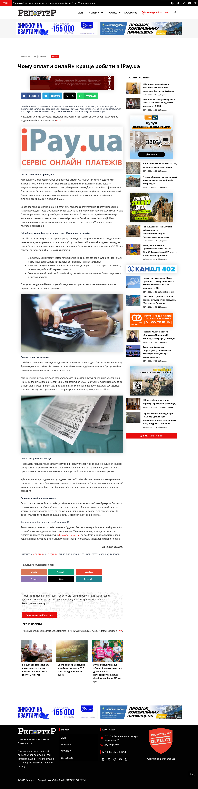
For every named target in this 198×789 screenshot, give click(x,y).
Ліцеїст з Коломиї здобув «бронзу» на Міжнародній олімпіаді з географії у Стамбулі (159, 335)
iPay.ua (59, 120)
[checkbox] (191, 773)
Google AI (89, 572)
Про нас (112, 12)
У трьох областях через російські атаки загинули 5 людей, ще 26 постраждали (160, 180)
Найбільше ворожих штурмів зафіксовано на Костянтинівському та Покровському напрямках (157, 231)
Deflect (171, 758)
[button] (31, 96)
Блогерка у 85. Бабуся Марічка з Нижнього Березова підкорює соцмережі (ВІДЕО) (159, 102)
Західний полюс (158, 12)
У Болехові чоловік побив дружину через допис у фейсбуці (159, 402)
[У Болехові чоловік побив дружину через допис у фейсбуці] (133, 404)
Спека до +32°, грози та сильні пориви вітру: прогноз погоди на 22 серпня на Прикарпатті (159, 299)
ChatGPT (61, 572)
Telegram (51, 554)
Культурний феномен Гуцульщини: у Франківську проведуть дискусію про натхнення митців (157, 352)
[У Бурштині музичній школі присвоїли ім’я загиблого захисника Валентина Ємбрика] (133, 88)
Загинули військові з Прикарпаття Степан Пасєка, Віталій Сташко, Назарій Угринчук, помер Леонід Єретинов (160, 250)
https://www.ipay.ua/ (69, 535)
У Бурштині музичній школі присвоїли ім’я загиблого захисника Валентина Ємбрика (158, 87)
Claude (34, 572)
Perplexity (88, 579)
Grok (61, 579)
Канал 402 (130, 12)
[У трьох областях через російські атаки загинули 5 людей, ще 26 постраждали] (133, 181)
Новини (94, 12)
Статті (81, 12)
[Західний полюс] (144, 13)
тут (120, 630)
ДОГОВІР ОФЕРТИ (76, 780)
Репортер (37, 554)
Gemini (34, 579)
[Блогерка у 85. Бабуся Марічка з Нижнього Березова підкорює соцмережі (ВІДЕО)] (133, 103)
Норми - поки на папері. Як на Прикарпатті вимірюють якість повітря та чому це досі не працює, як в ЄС (158, 283)
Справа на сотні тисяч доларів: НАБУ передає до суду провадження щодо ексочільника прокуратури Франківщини (159, 418)
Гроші (55, 56)
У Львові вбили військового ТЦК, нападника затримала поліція (160, 165)
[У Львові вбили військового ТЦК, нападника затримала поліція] (133, 168)
